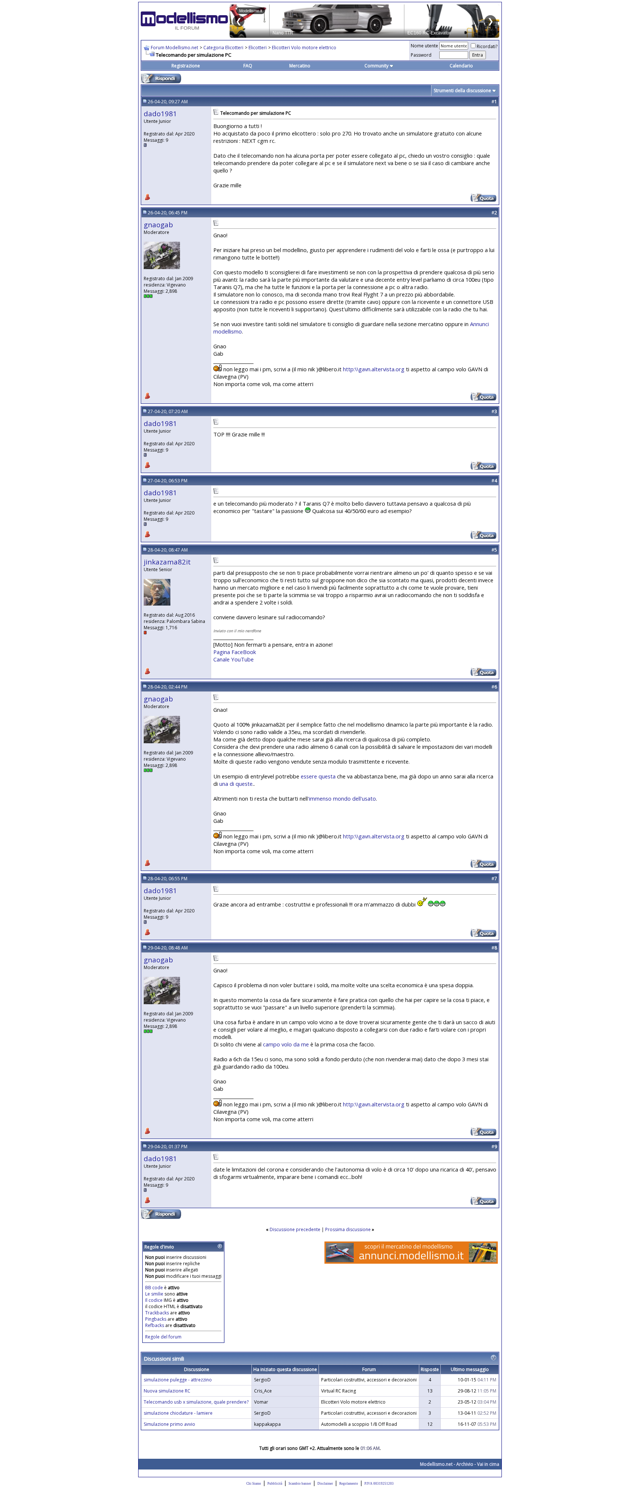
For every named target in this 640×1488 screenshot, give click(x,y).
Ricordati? (487, 46)
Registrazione (185, 66)
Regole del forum (163, 1337)
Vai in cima (488, 1464)
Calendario (461, 66)
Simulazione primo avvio (169, 1424)
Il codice (154, 1300)
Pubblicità (274, 1483)
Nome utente (424, 46)
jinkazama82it (167, 561)
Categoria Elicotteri (223, 47)
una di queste (236, 783)
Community (376, 66)
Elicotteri (258, 47)
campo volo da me (286, 1044)
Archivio (464, 1464)
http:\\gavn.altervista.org (373, 369)
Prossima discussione (348, 1229)
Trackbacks (157, 1313)
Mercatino (299, 66)
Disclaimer (325, 1483)
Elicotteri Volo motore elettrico (304, 47)
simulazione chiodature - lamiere (178, 1413)
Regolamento (348, 1483)
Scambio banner (300, 1483)
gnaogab (158, 224)
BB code (154, 1287)
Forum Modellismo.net (174, 47)
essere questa (318, 776)
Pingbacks (155, 1319)
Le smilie (154, 1294)
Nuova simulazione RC (167, 1391)
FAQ (247, 66)
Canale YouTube (233, 659)
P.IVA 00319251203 (379, 1483)
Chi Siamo (253, 1483)
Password (421, 55)
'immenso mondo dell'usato (342, 798)
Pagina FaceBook (234, 652)
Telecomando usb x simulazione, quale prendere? (196, 1402)
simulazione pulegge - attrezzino (178, 1380)
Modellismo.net (436, 1464)
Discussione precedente (295, 1229)
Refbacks (154, 1325)
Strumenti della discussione (462, 90)
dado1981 (160, 113)
